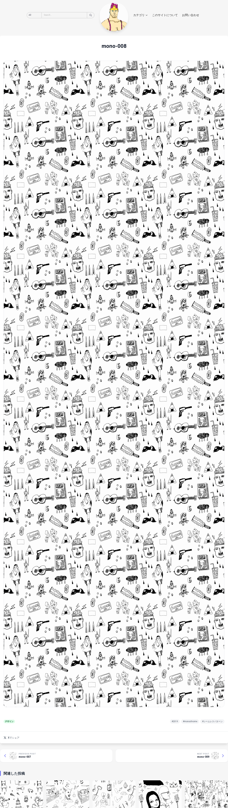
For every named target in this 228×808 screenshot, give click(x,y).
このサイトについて (165, 15)
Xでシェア (13, 737)
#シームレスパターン (212, 721)
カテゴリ (139, 15)
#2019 (175, 721)
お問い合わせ (190, 15)
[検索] (90, 15)
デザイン (9, 721)
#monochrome (190, 721)
